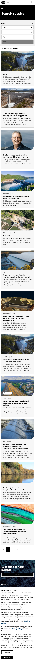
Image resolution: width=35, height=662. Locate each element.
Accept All (7, 657)
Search (32, 2)
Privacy (17, 629)
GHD (3, 2)
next (22, 549)
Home (3, 8)
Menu (8, 2)
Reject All (7, 652)
